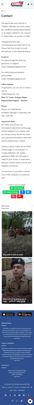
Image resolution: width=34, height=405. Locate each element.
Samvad (16, 387)
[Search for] (32, 5)
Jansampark (23, 387)
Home (4, 11)
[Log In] (28, 5)
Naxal (11, 390)
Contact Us (11, 387)
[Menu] (2, 5)
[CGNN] (17, 4)
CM (31, 387)
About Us (4, 387)
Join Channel (18, 188)
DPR (28, 387)
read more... (17, 339)
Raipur (15, 390)
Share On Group (12, 192)
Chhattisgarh (21, 390)
